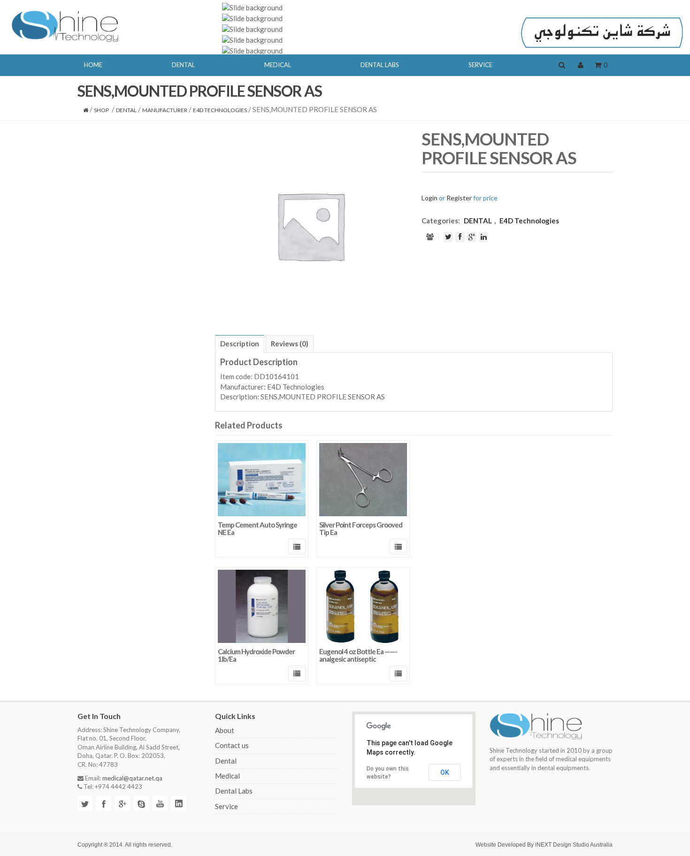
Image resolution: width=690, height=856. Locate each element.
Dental (226, 761)
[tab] (239, 344)
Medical (227, 776)
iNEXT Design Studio (562, 844)
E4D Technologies (220, 110)
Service (226, 806)
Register (459, 198)
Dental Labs (234, 791)
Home (93, 65)
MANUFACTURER (164, 110)
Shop (101, 110)
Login (429, 198)
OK (444, 772)
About (224, 730)
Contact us (232, 745)
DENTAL (126, 110)
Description (239, 343)
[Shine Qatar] (65, 25)
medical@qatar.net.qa (132, 778)
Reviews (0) (289, 343)
